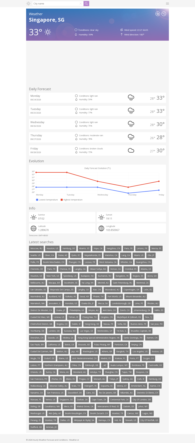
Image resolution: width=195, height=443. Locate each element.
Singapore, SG (47, 19)
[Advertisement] (97, 64)
